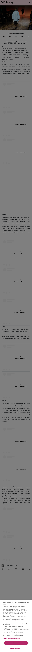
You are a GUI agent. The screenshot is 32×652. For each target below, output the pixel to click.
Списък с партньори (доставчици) (11, 638)
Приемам (16, 643)
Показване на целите (16, 648)
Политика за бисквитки (14, 620)
